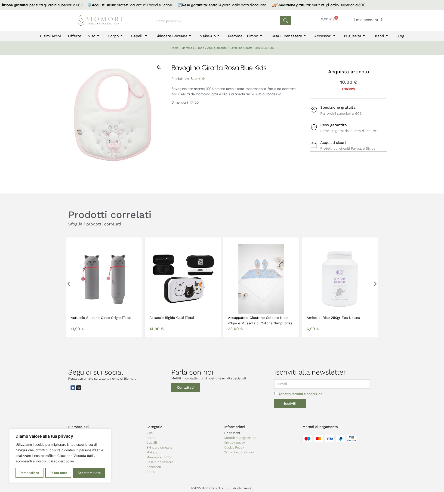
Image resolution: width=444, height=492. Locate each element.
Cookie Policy (234, 447)
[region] (60, 456)
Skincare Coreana (171, 36)
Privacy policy (234, 442)
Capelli (137, 36)
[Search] (285, 20)
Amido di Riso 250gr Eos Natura (333, 318)
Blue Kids (198, 79)
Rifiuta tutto (58, 473)
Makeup (152, 452)
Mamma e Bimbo (243, 36)
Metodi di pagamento (240, 438)
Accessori (323, 36)
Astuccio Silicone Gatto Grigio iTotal (101, 318)
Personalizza (29, 473)
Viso (92, 36)
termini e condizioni (308, 394)
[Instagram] (78, 387)
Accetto (301, 394)
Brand (378, 36)
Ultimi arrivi (50, 36)
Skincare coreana (159, 447)
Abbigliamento (217, 47)
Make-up (208, 36)
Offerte (74, 36)
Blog (400, 36)
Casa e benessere (286, 36)
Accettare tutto (89, 473)
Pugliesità (352, 36)
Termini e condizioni (239, 452)
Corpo (113, 36)
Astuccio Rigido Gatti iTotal (171, 318)
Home (175, 47)
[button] (159, 67)
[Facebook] (73, 387)
